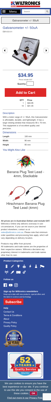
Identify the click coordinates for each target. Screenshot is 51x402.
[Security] (42, 267)
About (6, 318)
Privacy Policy (10, 322)
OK (33, 393)
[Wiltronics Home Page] (25, 4)
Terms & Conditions (13, 315)
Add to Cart (25, 92)
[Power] (6, 267)
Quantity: (21, 83)
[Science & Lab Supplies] (36, 267)
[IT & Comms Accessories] (6, 272)
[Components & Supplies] (12, 267)
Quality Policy (10, 325)
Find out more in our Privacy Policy (25, 398)
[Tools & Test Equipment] (18, 272)
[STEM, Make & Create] (24, 267)
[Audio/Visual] (12, 272)
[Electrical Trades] (30, 267)
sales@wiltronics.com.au (12, 232)
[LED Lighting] (18, 267)
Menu (13, 11)
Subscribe (13, 301)
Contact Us (9, 311)
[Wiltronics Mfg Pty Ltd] (24, 272)
